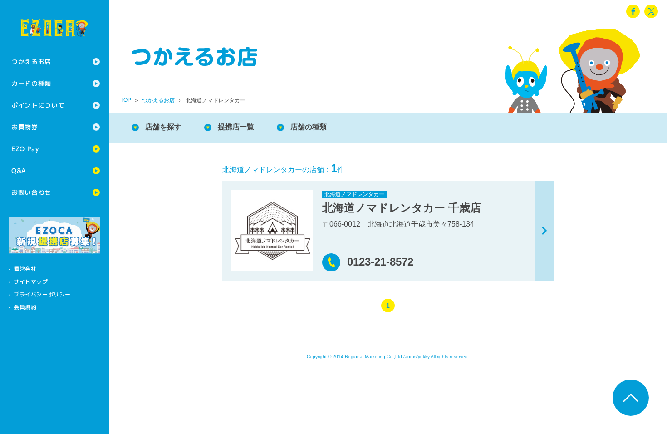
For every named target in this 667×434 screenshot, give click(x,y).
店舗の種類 (308, 127)
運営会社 (25, 269)
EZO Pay (25, 148)
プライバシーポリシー (42, 294)
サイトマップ (31, 282)
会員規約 (25, 307)
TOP (125, 100)
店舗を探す (163, 127)
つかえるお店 (31, 61)
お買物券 (24, 127)
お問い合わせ (31, 192)
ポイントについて (38, 105)
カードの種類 (31, 83)
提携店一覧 (236, 127)
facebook (633, 11)
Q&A (18, 170)
